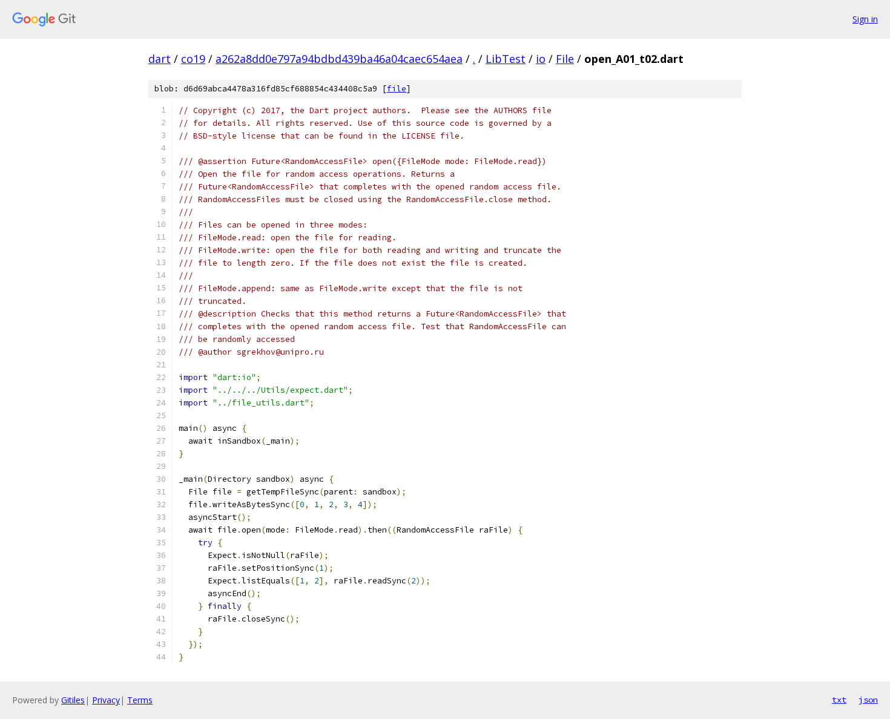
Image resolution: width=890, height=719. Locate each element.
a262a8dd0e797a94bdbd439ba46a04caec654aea (339, 58)
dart (159, 58)
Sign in (865, 19)
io (541, 58)
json (868, 699)
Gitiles (73, 700)
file (396, 89)
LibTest (506, 58)
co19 (193, 58)
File (565, 58)
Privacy (106, 700)
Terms (140, 700)
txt (839, 699)
